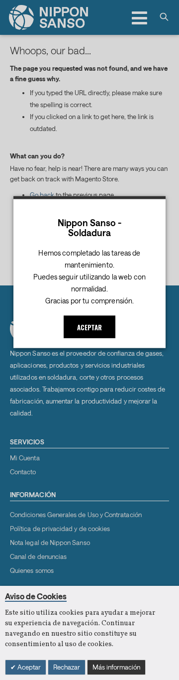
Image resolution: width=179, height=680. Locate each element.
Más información (116, 667)
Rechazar (66, 667)
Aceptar (28, 667)
